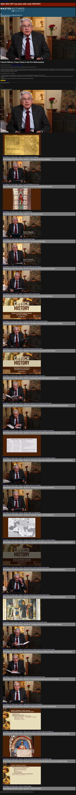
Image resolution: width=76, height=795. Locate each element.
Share (7, 80)
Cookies (18, 791)
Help (10, 791)
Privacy (15, 791)
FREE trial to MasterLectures (16, 65)
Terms (12, 791)
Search (5, 15)
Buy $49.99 (3, 80)
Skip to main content (4, 0)
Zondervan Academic (4, 791)
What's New (9, 15)
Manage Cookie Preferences (25, 791)
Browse (2, 15)
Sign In (8, 16)
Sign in (20, 15)
